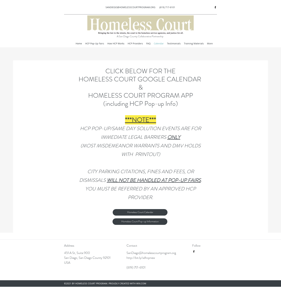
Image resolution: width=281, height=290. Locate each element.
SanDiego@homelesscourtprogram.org (151, 253)
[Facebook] (215, 7)
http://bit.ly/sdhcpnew (141, 257)
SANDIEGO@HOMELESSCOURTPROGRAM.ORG (130, 7)
